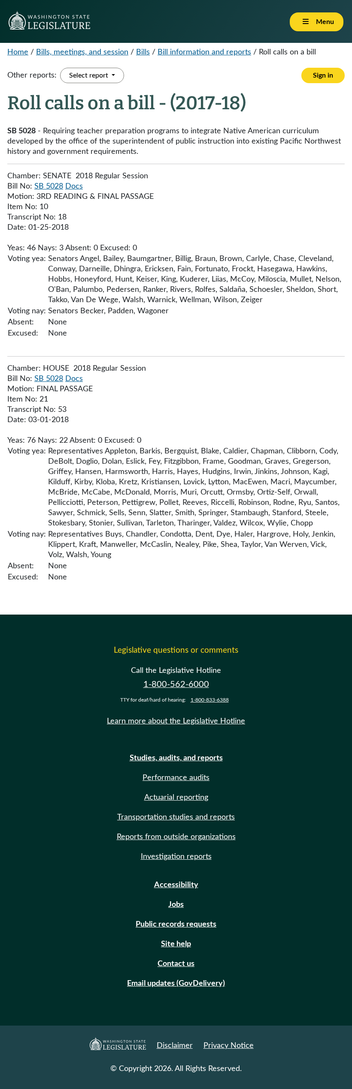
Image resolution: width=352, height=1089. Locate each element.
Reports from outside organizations (176, 837)
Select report (89, 75)
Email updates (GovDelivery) (176, 983)
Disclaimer (175, 1046)
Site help (176, 944)
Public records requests (176, 924)
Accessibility (176, 885)
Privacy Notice (228, 1046)
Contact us (176, 964)
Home (17, 52)
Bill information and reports (204, 52)
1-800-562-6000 (176, 684)
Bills (143, 52)
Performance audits (176, 778)
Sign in (323, 75)
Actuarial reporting (176, 797)
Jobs (176, 905)
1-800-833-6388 (210, 699)
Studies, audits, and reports (176, 758)
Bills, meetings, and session (82, 52)
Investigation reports (176, 857)
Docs (74, 186)
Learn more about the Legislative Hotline (176, 721)
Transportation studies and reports (176, 817)
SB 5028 (48, 186)
